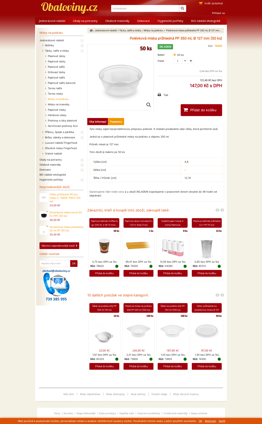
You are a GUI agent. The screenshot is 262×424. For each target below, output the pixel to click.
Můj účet (68, 394)
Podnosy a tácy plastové (62, 120)
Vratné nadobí (53, 153)
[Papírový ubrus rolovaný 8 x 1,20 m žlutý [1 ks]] (138, 244)
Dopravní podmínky (149, 413)
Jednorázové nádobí (52, 21)
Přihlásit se (218, 13)
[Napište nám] (56, 285)
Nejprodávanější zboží (55, 187)
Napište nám (127, 413)
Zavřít (222, 420)
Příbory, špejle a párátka (59, 132)
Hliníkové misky (56, 115)
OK (200, 420)
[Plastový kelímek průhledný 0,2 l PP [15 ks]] (207, 244)
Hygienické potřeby (170, 21)
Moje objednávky (90, 394)
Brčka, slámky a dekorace (59, 137)
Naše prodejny (108, 413)
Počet (161, 60)
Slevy (57, 413)
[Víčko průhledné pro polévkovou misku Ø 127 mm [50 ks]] (207, 329)
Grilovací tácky (56, 72)
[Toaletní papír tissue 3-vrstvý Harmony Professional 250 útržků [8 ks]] (173, 244)
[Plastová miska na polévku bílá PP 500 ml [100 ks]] (138, 329)
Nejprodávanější (86, 413)
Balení (162, 54)
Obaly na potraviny (85, 21)
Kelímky (49, 45)
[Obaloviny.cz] (68, 8)
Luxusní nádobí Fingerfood (60, 142)
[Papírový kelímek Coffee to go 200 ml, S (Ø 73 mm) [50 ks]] (104, 244)
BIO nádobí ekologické (205, 21)
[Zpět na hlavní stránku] (91, 30)
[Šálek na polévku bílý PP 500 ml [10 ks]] (104, 329)
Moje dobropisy (115, 394)
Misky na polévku (58, 99)
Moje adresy (138, 394)
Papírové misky (56, 109)
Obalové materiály (117, 21)
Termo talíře (54, 88)
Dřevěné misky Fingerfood (60, 148)
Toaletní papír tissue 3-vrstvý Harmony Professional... (172, 225)
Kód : (211, 45)
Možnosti (210, 420)
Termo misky (55, 93)
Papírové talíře (56, 77)
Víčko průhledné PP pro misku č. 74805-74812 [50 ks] (65, 198)
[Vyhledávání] (182, 8)
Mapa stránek (199, 413)
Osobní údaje (159, 394)
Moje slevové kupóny (186, 394)
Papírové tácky (56, 61)
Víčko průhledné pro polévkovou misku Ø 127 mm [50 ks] (207, 310)
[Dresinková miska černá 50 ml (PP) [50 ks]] (44, 215)
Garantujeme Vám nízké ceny (106, 191)
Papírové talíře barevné (61, 82)
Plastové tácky (56, 56)
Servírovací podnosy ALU (62, 125)
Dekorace (143, 21)
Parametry (116, 121)
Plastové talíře (56, 66)
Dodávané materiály (176, 413)
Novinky (69, 413)
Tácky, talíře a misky (56, 50)
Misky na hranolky (58, 104)
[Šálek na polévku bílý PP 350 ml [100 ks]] (173, 329)
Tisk (165, 95)
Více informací (97, 121)
